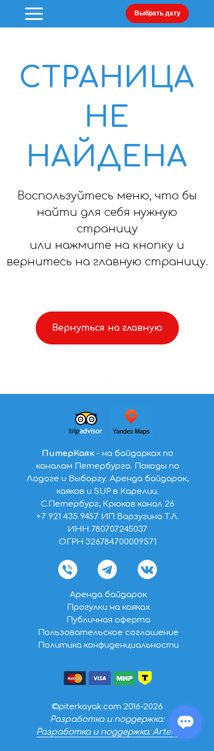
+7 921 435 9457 (67, 516)
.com (111, 706)
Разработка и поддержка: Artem (107, 732)
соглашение (152, 632)
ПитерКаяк (68, 453)
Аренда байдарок (108, 594)
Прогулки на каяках (108, 607)
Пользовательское (81, 632)
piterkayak (80, 706)
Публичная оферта (108, 620)
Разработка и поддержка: (107, 719)
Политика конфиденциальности (108, 645)
